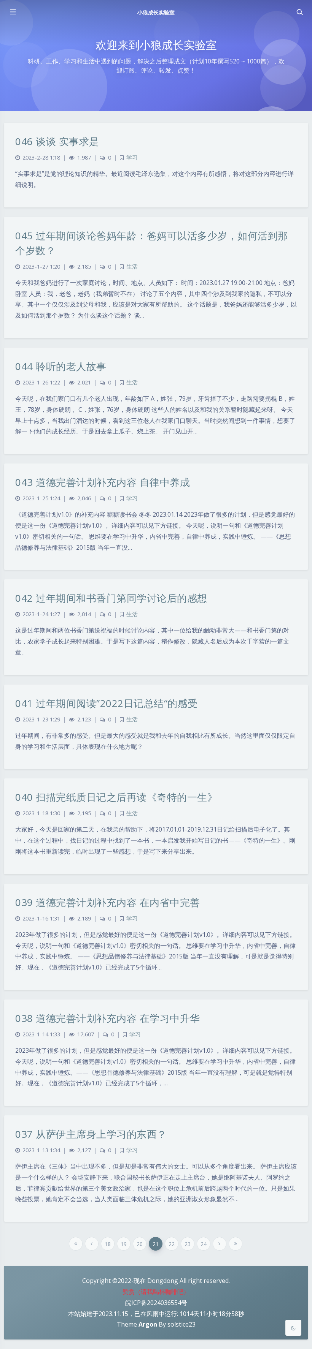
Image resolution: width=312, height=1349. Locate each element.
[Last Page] (235, 1244)
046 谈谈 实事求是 (57, 141)
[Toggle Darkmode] (293, 1328)
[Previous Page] (92, 1244)
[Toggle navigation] (299, 12)
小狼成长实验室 (156, 12)
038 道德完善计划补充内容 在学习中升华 (107, 1018)
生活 (132, 266)
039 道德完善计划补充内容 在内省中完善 (107, 902)
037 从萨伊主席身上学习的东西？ (91, 1134)
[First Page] (76, 1244)
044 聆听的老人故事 (61, 366)
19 (124, 1244)
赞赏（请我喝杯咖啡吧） (156, 1291)
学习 (132, 157)
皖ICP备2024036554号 (156, 1302)
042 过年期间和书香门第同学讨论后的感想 (111, 598)
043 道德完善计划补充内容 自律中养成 (102, 482)
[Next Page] (219, 1244)
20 (140, 1244)
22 (172, 1244)
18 (108, 1244)
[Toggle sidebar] (12, 12)
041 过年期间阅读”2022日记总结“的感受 (106, 703)
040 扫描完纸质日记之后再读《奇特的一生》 (116, 797)
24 (204, 1244)
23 (188, 1244)
